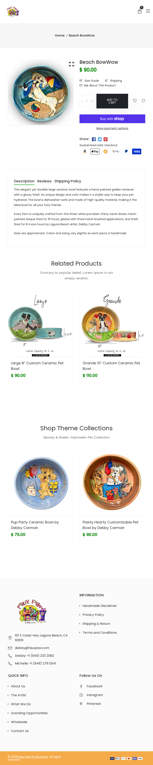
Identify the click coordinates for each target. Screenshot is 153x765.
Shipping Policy (67, 181)
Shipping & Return (96, 623)
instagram (95, 695)
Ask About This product (100, 85)
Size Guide (91, 81)
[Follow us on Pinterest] (105, 139)
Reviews (44, 181)
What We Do (21, 704)
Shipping (115, 81)
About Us (18, 686)
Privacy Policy (93, 614)
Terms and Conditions (99, 632)
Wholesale (19, 722)
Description (24, 181)
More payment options (112, 128)
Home (60, 35)
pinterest (94, 703)
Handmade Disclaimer (99, 605)
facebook (94, 686)
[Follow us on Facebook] (94, 139)
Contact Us (20, 731)
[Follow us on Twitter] (99, 139)
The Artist (18, 695)
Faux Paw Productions (33, 757)
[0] (139, 12)
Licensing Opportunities (29, 713)
